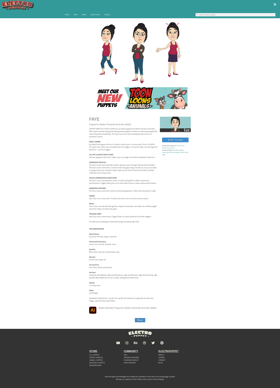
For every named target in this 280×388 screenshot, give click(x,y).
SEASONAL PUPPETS (97, 363)
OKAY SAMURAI (130, 363)
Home (67, 14)
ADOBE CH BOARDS (131, 357)
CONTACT (161, 360)
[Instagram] (127, 343)
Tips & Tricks (95, 14)
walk (163, 155)
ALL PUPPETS (94, 355)
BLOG (160, 363)
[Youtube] (118, 343)
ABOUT (161, 355)
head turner (184, 152)
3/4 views (175, 150)
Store (76, 14)
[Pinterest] (162, 343)
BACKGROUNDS (95, 365)
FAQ (125, 355)
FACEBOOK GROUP (131, 360)
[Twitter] (153, 343)
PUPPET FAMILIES (96, 357)
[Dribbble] (144, 343)
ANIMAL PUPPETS (96, 360)
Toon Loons (171, 148)
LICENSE (161, 357)
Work (84, 14)
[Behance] (135, 343)
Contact (107, 14)
